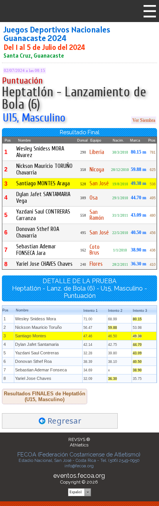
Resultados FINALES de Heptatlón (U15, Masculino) (44, 396)
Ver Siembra (143, 120)
